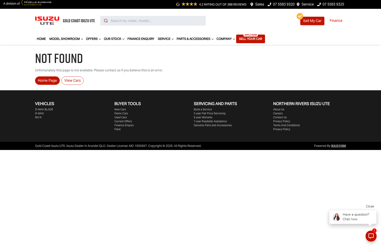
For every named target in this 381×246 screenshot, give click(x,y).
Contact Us (280, 117)
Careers (278, 113)
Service (308, 4)
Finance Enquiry (140, 39)
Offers (92, 39)
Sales (259, 4)
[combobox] (153, 21)
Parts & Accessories (193, 39)
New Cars (120, 109)
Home (41, 39)
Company (224, 39)
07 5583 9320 (284, 4)
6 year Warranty (203, 117)
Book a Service (203, 109)
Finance (336, 20)
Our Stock (112, 39)
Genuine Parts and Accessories (213, 125)
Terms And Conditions (286, 125)
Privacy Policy (281, 121)
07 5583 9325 (333, 4)
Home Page (47, 80)
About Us (278, 109)
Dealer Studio (338, 146)
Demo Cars (121, 113)
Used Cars (120, 117)
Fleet (117, 129)
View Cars (72, 80)
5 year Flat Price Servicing (209, 113)
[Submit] (105, 21)
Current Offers (123, 121)
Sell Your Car (250, 39)
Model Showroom (64, 39)
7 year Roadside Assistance (210, 121)
